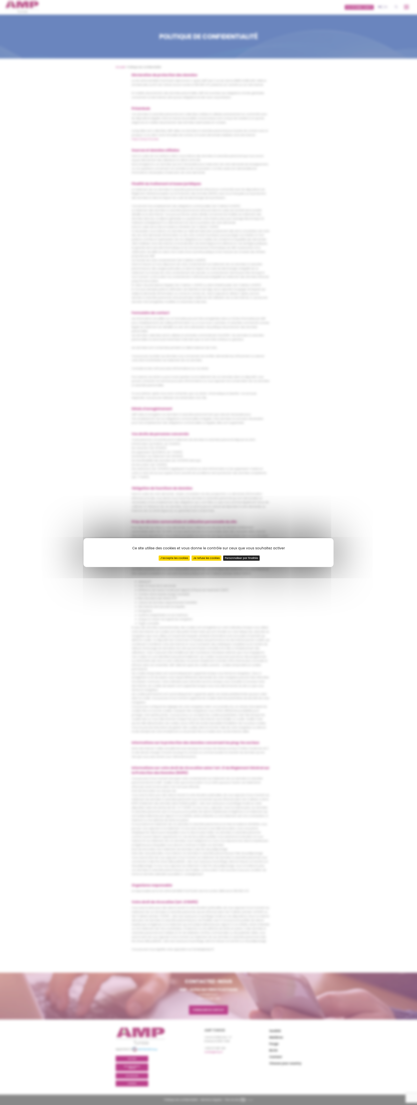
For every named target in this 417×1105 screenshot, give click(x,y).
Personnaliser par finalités (241, 558)
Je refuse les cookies (206, 558)
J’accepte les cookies (174, 558)
